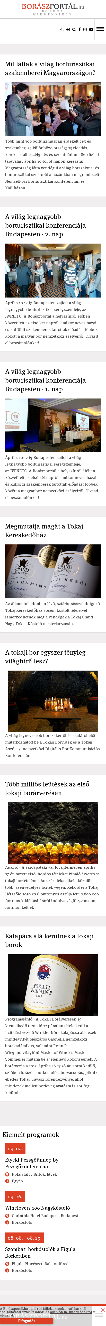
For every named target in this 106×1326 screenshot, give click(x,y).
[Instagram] (85, 29)
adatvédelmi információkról (71, 1312)
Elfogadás (26, 1321)
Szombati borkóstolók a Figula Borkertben (40, 1252)
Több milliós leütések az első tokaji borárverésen (47, 788)
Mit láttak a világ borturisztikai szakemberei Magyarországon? (50, 68)
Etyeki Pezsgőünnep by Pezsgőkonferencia (31, 1163)
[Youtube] (91, 29)
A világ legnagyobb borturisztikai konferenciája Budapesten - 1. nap (45, 380)
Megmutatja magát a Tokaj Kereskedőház (44, 530)
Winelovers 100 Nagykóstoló (37, 1207)
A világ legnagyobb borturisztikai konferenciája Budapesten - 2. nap (45, 225)
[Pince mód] (62, 29)
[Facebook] (79, 29)
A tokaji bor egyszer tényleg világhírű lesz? (45, 656)
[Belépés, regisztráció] (68, 29)
